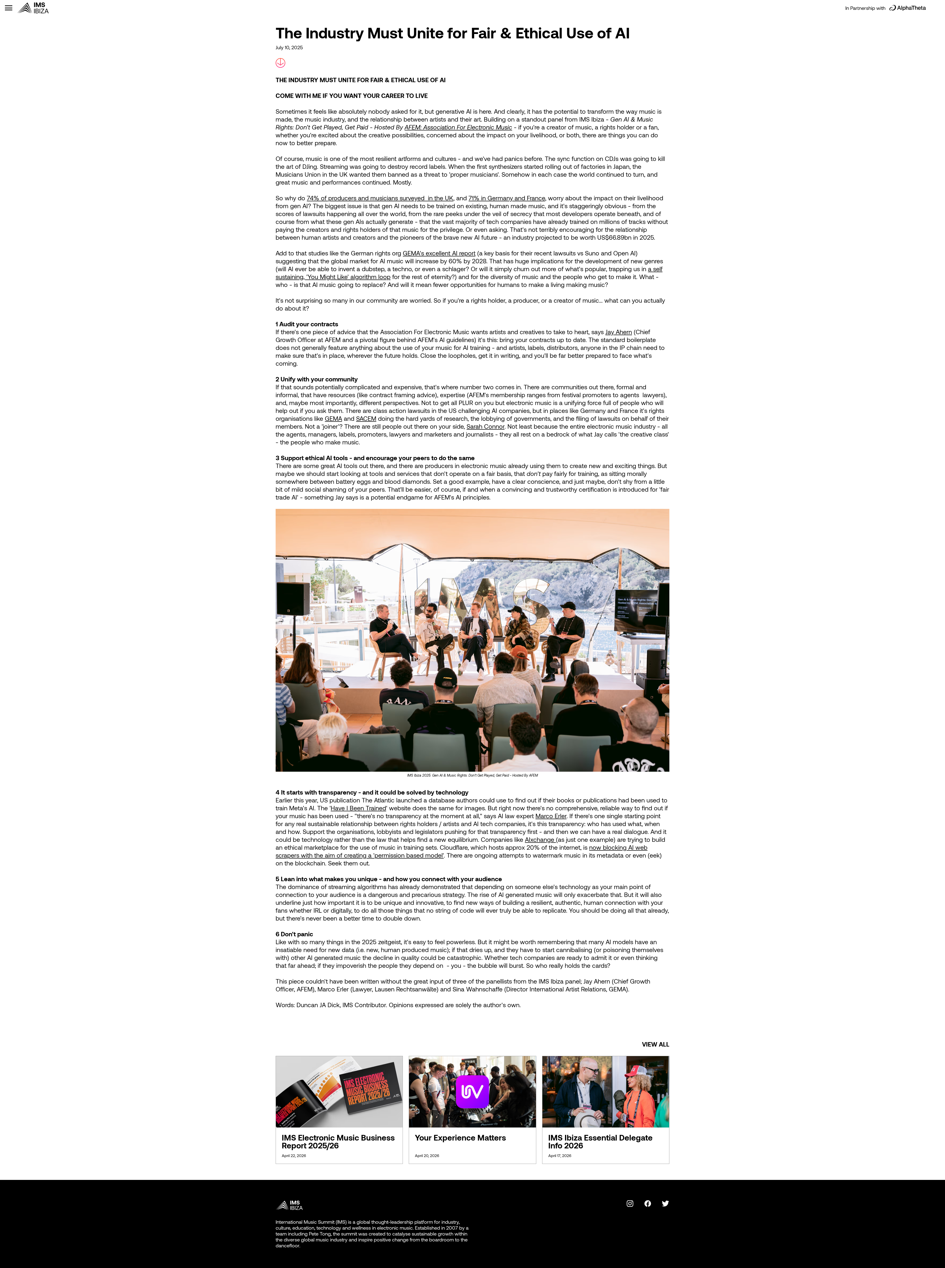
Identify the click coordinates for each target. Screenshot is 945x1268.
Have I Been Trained (358, 808)
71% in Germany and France (507, 198)
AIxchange (540, 839)
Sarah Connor (485, 426)
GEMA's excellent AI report (439, 253)
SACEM (366, 418)
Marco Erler (551, 815)
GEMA (333, 418)
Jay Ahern (618, 331)
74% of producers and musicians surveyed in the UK (380, 198)
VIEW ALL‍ (655, 1044)
